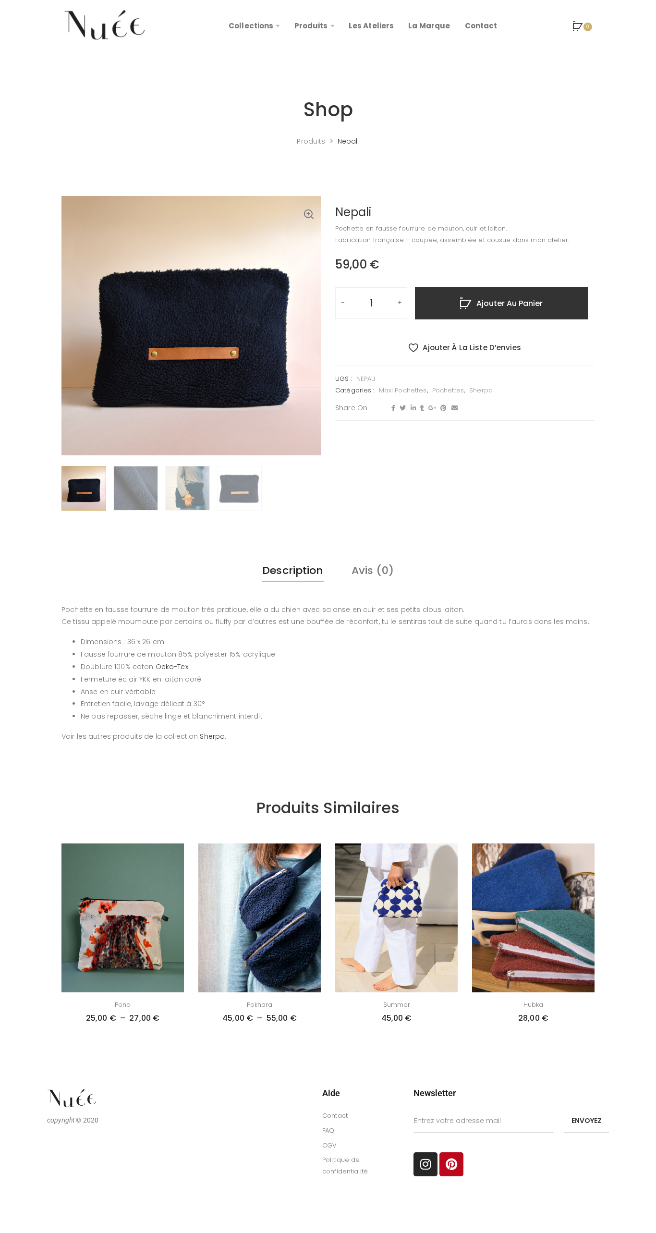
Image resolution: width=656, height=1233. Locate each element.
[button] (308, 215)
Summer (396, 1004)
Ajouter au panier (509, 303)
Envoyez (586, 1120)
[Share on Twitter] (401, 408)
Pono (123, 1004)
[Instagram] (425, 1164)
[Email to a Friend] (453, 408)
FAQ (328, 1130)
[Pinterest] (451, 1164)
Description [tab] (292, 570)
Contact (335, 1115)
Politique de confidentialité (345, 1165)
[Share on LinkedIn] (412, 408)
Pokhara (259, 1004)
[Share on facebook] (392, 408)
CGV (329, 1145)
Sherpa (481, 390)
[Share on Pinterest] (442, 408)
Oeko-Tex (172, 666)
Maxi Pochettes (403, 390)
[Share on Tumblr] (421, 408)
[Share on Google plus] (431, 408)
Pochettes (448, 390)
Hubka (533, 1004)
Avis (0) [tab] (373, 570)
